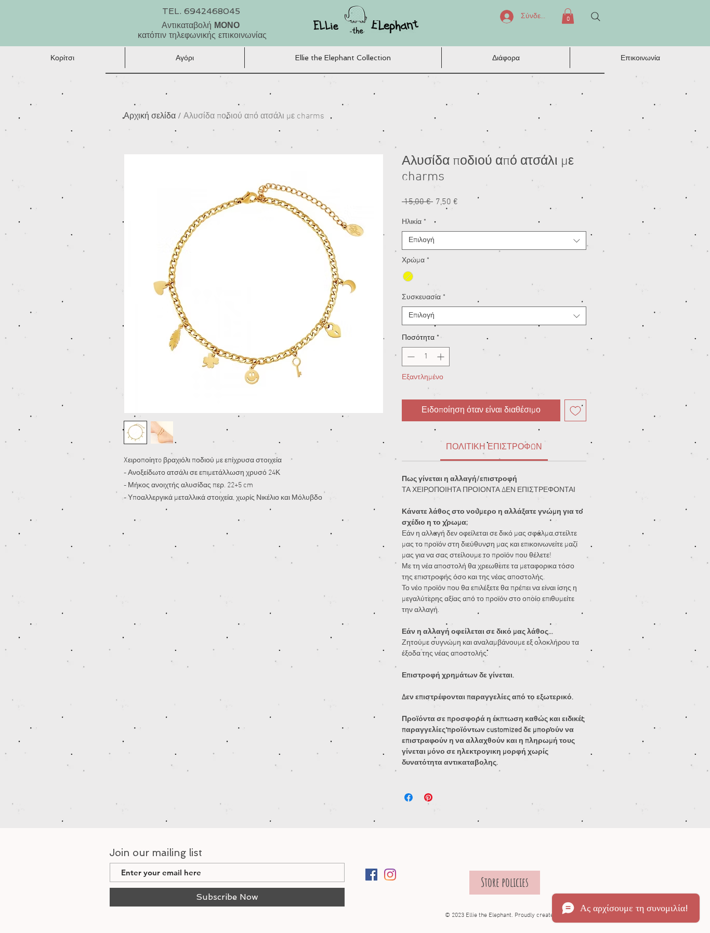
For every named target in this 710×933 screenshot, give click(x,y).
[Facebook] (371, 875)
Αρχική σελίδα (150, 116)
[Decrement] (409, 357)
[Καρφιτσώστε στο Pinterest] (428, 797)
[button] (567, 16)
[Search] (596, 17)
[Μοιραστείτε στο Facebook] (408, 797)
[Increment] (441, 357)
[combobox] (494, 240)
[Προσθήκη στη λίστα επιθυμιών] (575, 410)
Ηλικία (414, 222)
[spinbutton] (425, 357)
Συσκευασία (423, 297)
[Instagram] (390, 875)
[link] (494, 447)
